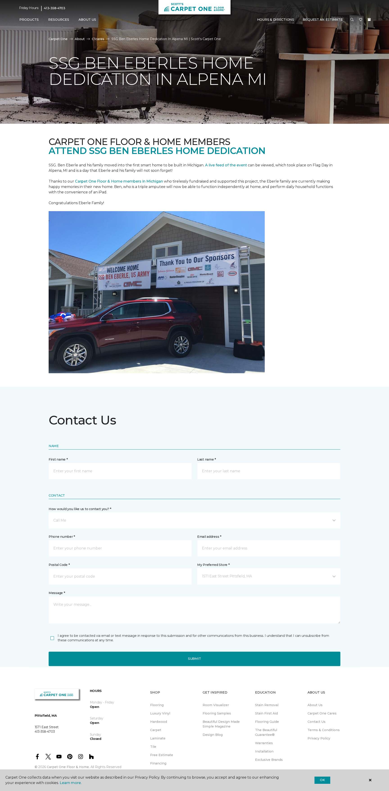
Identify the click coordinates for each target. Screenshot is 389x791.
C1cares (98, 39)
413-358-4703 (54, 8)
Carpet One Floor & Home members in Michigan (119, 181)
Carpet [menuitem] (155, 730)
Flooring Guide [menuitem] (267, 722)
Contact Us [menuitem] (317, 722)
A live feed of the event (226, 165)
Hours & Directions (275, 20)
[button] (352, 20)
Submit (194, 659)
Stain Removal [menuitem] (266, 705)
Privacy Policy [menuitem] (319, 738)
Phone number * (62, 536)
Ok (322, 780)
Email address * (209, 536)
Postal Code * (59, 564)
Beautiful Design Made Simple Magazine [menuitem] (221, 724)
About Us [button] (87, 20)
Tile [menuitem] (153, 747)
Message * (57, 592)
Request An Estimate (323, 20)
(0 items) (369, 19)
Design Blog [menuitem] (213, 735)
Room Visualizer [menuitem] (216, 705)
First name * (58, 459)
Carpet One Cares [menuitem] (322, 713)
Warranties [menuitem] (264, 743)
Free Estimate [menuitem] (161, 755)
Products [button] (29, 20)
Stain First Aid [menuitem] (266, 713)
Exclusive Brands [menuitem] (269, 760)
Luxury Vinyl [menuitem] (160, 713)
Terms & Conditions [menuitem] (324, 730)
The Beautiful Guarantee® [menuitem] (266, 732)
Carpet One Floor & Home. (68, 767)
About (80, 39)
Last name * (206, 459)
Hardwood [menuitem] (158, 722)
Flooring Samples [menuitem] (217, 713)
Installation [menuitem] (264, 751)
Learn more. (70, 783)
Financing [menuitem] (158, 763)
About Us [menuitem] (315, 705)
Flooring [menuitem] (157, 705)
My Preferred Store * (213, 564)
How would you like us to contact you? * (80, 509)
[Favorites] (360, 20)
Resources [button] (58, 20)
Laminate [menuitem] (157, 738)
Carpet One (58, 39)
